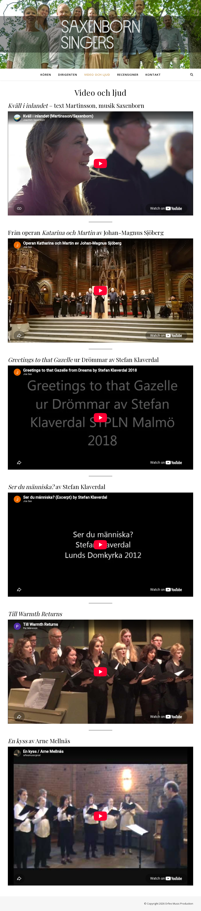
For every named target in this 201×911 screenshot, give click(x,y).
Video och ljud (97, 74)
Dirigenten (67, 74)
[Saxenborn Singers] (100, 34)
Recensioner (127, 74)
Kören (45, 74)
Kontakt (153, 74)
